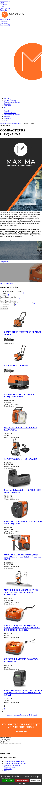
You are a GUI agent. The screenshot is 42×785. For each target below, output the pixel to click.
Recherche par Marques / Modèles (11, 291)
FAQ (5, 107)
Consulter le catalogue (12, 715)
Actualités (7, 104)
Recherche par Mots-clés (8, 297)
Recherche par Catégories (8, 301)
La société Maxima (10, 100)
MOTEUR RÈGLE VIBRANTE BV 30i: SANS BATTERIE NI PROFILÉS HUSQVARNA (21, 592)
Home (2, 123)
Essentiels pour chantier (12, 123)
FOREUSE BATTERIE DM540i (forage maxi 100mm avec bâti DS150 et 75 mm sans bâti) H (22, 557)
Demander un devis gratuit (28, 715)
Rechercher (4, 309)
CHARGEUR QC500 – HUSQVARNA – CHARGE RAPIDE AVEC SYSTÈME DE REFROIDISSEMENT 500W (22, 627)
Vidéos (6, 770)
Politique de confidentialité (12, 765)
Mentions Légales (9, 767)
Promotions (7, 106)
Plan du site (8, 769)
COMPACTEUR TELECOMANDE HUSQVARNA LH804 (19, 395)
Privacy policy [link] (21, 783)
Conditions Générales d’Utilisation (15, 763)
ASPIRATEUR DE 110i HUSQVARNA (20, 459)
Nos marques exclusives (12, 102)
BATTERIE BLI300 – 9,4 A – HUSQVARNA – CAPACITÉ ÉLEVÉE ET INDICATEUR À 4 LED (23, 692)
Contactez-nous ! (21, 731)
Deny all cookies (22, 780)
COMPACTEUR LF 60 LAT (16, 365)
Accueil (6, 98)
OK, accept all (8, 780)
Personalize (35, 780)
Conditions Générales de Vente (14, 761)
